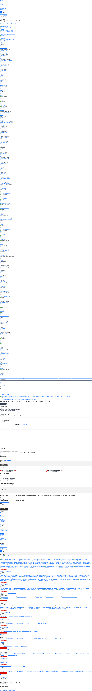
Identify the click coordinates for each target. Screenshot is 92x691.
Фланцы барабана (3, 132)
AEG (1, 376)
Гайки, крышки (3, 153)
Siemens (62, 378)
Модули (1, 374)
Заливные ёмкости (3, 163)
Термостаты (2, 288)
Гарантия (2, 516)
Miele (35, 378)
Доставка (2, 1)
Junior (14, 378)
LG (28, 378)
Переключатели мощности (5, 333)
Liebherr (30, 378)
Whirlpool (86, 378)
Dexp (40, 376)
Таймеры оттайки (3, 283)
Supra (75, 378)
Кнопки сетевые (3, 70)
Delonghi (38, 376)
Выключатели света (4, 266)
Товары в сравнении (11, 690)
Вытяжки (2, 540)
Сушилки (2, 529)
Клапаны (1, 168)
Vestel (80, 378)
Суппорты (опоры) (3, 120)
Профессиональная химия (5, 542)
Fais (56, 376)
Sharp (60, 378)
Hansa (7, 378)
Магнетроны (2, 358)
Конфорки (2, 311)
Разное (1, 144)
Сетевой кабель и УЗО (4, 250)
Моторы (1, 360)
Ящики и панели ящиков (5, 296)
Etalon (52, 376)
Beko (15, 376)
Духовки (1, 535)
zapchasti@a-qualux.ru (4, 18)
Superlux (72, 378)
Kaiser (16, 378)
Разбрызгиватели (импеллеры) (6, 185)
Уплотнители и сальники (5, 178)
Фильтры (2, 200)
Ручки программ (3, 105)
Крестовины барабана (4, 77)
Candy (27, 376)
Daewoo (34, 376)
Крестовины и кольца (4, 353)
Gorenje (4, 378)
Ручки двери (2, 281)
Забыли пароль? (3, 385)
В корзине (25, 424)
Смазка (1, 115)
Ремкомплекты (3, 97)
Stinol (69, 378)
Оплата (1, 3)
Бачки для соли (3, 151)
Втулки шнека (2, 339)
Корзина (2, 544)
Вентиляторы (2, 264)
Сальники (2, 110)
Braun (25, 376)
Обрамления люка (3, 85)
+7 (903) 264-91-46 (3, 14)
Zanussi (89, 378)
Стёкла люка (2, 117)
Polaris (48, 378)
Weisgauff (83, 378)
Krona (25, 378)
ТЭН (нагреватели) (3, 125)
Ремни (1, 100)
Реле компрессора (3, 278)
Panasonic (43, 378)
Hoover (9, 378)
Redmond (51, 378)
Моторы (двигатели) (4, 302)
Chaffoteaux (31, 376)
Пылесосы (2, 533)
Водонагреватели (3, 530)
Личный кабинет (3, 545)
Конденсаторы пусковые (5, 183)
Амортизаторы (3, 46)
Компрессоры (2, 271)
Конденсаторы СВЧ (3, 350)
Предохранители (3, 363)
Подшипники (2, 95)
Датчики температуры (4, 58)
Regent (54, 378)
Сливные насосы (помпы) (5, 112)
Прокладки (2, 252)
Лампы (1, 355)
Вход (1, 382)
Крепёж (1, 75)
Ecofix (42, 376)
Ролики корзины (3, 190)
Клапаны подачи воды (4, 65)
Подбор (1, 519)
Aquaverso (3, 376)
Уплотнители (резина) (4, 291)
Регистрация (2, 383)
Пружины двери (3, 180)
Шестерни (2, 344)
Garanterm (59, 376)
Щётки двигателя (3, 139)
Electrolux (45, 376)
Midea (33, 378)
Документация (3, 8)
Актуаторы (2, 148)
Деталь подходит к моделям (8, 470)
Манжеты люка (3, 82)
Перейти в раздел (3, 569)
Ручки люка (2, 102)
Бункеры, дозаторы (4, 53)
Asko (11, 376)
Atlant (13, 376)
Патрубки (2, 90)
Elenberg (49, 376)
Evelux (54, 376)
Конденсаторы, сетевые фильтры (6, 72)
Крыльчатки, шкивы (4, 216)
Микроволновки (3, 539)
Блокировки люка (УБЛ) (4, 50)
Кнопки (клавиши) (3, 67)
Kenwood (19, 378)
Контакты (2, 5)
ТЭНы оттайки (3, 286)
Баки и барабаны (3, 48)
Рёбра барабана (3, 107)
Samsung (57, 378)
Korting (22, 378)
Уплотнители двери (4, 198)
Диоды (1, 348)
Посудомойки (3, 528)
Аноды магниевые (3, 247)
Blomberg (17, 376)
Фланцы (1, 260)
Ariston (8, 376)
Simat (65, 378)
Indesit (12, 378)
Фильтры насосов (3, 130)
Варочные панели (4, 534)
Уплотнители (2, 234)
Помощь (2, 0)
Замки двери (2, 165)
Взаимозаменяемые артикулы (55, 470)
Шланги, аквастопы (4, 137)
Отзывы (1, 4)
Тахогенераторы (3, 127)
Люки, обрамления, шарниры (6, 219)
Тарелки (1, 368)
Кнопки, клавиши (3, 170)
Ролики (1, 224)
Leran (27, 378)
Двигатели (2, 62)
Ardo (6, 376)
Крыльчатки (2, 173)
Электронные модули (4, 142)
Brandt (23, 376)
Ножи (1, 342)
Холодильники (3, 531)
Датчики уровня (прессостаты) (6, 60)
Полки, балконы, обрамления (6, 268)
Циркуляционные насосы (5, 203)
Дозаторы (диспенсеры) (4, 161)
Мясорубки (2, 538)
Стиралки (4, 393)
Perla (46, 378)
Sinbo (67, 378)
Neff (40, 378)
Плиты (1, 537)
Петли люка (2, 92)
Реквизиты (2, 521)
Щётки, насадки (3, 304)
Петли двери (2, 276)
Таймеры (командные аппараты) (6, 122)
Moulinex (38, 378)
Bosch (20, 376)
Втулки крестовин (3, 55)
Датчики (1, 214)
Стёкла (1, 313)
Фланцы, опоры (3, 239)
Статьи (1, 7)
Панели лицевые (3, 87)
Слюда (1, 365)
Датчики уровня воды (4, 158)
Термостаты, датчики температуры (7, 257)
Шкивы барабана (3, 134)
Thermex (77, 378)
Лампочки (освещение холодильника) (7, 273)
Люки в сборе (2, 80)
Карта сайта (2, 524)
